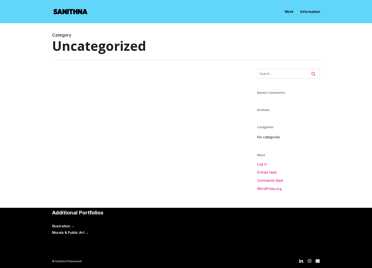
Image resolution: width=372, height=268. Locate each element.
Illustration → (63, 226)
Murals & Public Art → (70, 232)
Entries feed (266, 172)
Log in (262, 164)
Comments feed (270, 180)
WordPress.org (269, 188)
